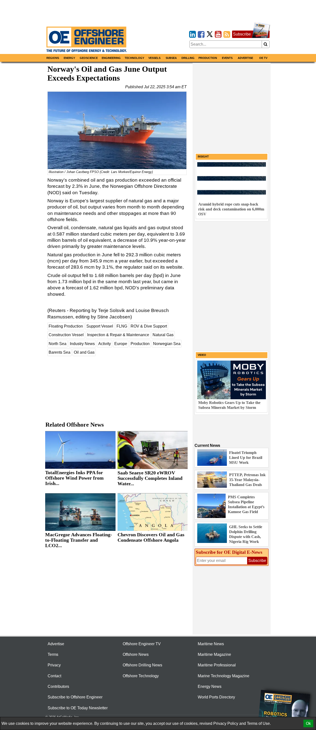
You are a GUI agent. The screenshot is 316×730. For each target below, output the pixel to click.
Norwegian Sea (166, 344)
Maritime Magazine (214, 654)
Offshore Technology (141, 676)
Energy (69, 57)
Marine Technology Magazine (223, 676)
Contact (54, 676)
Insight (203, 156)
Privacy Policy (225, 723)
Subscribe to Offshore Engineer (75, 697)
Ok (308, 723)
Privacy (54, 665)
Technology (134, 57)
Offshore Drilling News (142, 665)
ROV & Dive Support (149, 326)
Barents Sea (59, 352)
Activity (104, 344)
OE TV (263, 57)
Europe (120, 344)
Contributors (58, 686)
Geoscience (89, 57)
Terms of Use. (259, 723)
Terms (53, 654)
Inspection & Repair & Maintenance (118, 335)
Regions (52, 57)
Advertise (245, 57)
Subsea (171, 57)
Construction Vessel (66, 335)
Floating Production (66, 326)
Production (207, 57)
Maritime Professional (217, 665)
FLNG (122, 326)
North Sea (57, 344)
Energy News (209, 686)
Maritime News (211, 644)
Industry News (82, 344)
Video (202, 354)
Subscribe (242, 34)
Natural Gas (163, 335)
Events (227, 57)
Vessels (154, 57)
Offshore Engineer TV (142, 644)
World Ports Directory (216, 697)
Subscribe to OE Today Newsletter (78, 708)
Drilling (188, 57)
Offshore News (136, 654)
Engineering (111, 57)
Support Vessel (99, 326)
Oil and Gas (84, 352)
